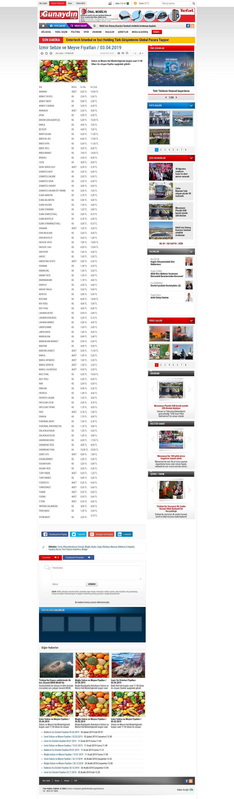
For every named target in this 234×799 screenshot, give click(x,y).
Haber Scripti (183, 789)
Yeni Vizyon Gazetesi (71, 549)
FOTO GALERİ (155, 105)
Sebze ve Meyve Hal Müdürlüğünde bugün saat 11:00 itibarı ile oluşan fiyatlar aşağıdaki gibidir (54, 723)
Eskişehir (130, 547)
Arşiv (70, 3)
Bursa (58, 549)
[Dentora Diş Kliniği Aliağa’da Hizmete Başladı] (159, 118)
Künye (57, 781)
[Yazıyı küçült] (134, 53)
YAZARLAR (154, 251)
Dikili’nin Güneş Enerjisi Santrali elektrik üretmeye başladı (183, 231)
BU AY (162, 243)
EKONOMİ (155, 373)
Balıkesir (121, 547)
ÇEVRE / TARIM (157, 474)
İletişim (67, 781)
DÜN (181, 243)
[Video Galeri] (78, 26)
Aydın (93, 547)
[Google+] (51, 53)
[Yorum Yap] (118, 53)
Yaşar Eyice (160, 296)
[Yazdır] (127, 53)
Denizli (81, 547)
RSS (75, 781)
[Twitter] (46, 53)
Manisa (114, 547)
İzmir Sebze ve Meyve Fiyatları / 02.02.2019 (63, 736)
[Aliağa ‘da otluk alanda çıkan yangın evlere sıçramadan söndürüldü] (159, 333)
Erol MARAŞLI (166, 284)
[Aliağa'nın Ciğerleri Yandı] (182, 333)
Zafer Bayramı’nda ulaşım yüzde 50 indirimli (183, 192)
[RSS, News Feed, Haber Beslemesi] (192, 26)
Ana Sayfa (43, 3)
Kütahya (106, 547)
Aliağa (84, 549)
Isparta (52, 549)
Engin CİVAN (167, 274)
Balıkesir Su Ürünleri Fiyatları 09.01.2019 (61, 750)
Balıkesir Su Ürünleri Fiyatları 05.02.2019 (61, 732)
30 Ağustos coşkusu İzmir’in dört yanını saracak (182, 173)
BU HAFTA (172, 243)
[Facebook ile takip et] (188, 26)
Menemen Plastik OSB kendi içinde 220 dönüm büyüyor (181, 212)
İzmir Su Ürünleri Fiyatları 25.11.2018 (60, 772)
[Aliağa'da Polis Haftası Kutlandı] (182, 352)
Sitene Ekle (80, 3)
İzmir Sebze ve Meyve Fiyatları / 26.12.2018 (63, 759)
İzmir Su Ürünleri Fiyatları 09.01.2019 (60, 741)
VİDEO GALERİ (155, 320)
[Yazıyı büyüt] (141, 53)
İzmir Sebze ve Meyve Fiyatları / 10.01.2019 (63, 745)
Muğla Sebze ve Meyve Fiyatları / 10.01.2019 (63, 754)
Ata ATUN (163, 262)
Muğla (87, 547)
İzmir (60, 547)
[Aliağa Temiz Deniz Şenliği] (182, 118)
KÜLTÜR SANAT (157, 423)
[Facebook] (42, 53)
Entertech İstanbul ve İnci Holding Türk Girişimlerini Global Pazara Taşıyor (117, 40)
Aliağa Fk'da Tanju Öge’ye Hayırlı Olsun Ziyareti (122, 26)
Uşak (99, 547)
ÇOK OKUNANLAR (157, 158)
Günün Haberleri (57, 3)
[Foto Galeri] (58, 26)
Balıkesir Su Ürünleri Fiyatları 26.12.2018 (61, 768)
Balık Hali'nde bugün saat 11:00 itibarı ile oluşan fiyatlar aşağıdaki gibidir (127, 684)
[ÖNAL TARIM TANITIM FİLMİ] (159, 352)
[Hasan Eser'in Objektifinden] (159, 136)
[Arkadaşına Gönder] (123, 53)
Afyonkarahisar (70, 547)
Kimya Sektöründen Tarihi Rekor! (171, 90)
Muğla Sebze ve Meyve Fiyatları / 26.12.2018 (63, 763)
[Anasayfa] (43, 26)
